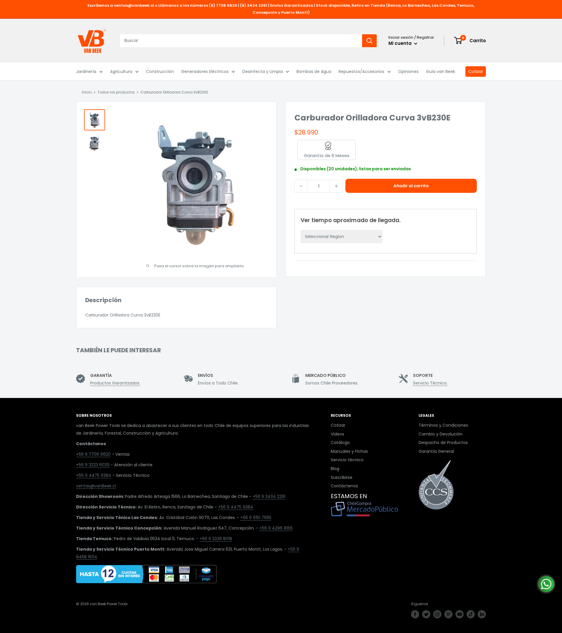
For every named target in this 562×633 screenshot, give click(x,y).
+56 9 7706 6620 (93, 454)
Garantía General (436, 451)
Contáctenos (344, 486)
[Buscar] (369, 40)
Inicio (87, 92)
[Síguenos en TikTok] (471, 614)
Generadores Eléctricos (205, 71)
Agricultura (121, 71)
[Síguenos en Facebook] (415, 614)
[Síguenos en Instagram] (437, 614)
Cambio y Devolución (440, 434)
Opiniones (408, 71)
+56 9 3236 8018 (216, 539)
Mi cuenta (400, 43)
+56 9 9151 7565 (255, 517)
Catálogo (340, 442)
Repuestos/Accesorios (361, 71)
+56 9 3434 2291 (269, 496)
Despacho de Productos (443, 442)
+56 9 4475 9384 (93, 475)
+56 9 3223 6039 (92, 465)
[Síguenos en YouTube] (459, 614)
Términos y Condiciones (443, 425)
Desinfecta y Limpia (262, 71)
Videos (337, 434)
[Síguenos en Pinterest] (448, 614)
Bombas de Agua (314, 71)
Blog (335, 469)
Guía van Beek (440, 71)
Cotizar (475, 71)
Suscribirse (341, 477)
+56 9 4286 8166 (276, 528)
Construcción (160, 71)
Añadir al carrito (411, 186)
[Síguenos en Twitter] (426, 614)
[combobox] (241, 40)
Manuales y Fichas (349, 451)
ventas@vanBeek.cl (96, 486)
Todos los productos (116, 92)
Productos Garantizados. (115, 383)
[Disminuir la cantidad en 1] (301, 186)
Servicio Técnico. (430, 383)
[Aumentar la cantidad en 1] (336, 186)
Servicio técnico (347, 460)
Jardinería (86, 71)
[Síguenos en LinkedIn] (482, 614)
